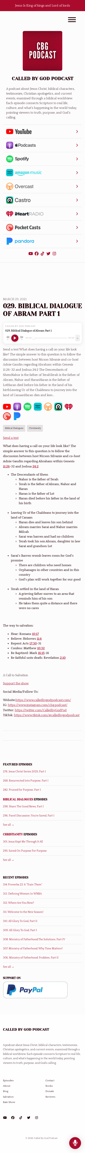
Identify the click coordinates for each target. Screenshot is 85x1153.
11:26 (6, 466)
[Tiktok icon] (21, 1117)
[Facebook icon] (13, 1117)
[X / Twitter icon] (29, 1117)
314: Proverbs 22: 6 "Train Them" (22, 884)
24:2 (35, 466)
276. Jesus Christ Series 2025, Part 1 (24, 771)
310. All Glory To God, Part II (20, 921)
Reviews (50, 1096)
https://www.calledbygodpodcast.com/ (43, 700)
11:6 (39, 638)
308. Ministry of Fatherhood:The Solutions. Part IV (34, 939)
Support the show (16, 683)
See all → (8, 824)
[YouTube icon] (5, 1117)
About (6, 1085)
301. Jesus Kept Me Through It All (23, 841)
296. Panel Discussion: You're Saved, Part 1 (28, 815)
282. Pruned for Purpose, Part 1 (22, 789)
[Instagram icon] (37, 1117)
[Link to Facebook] (37, 254)
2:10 (63, 658)
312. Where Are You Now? (18, 902)
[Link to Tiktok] (43, 254)
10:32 (41, 648)
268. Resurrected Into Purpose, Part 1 (25, 780)
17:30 (33, 643)
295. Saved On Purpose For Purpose (25, 850)
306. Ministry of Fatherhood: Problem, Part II (31, 957)
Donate (49, 1091)
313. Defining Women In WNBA (22, 893)
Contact (49, 1080)
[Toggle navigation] (72, 20)
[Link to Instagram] (54, 254)
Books (49, 1085)
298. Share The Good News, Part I (23, 806)
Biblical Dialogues (18, 799)
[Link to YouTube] (31, 254)
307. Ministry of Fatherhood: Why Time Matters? (33, 948)
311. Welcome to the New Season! (23, 912)
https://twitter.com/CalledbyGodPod (41, 710)
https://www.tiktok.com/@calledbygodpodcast (46, 715)
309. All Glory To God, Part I (20, 930)
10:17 (35, 634)
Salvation (8, 1096)
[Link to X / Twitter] (49, 254)
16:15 (41, 653)
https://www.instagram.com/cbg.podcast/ (37, 705)
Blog (5, 1091)
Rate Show (9, 1102)
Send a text (11, 438)
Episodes (8, 1080)
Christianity (13, 834)
